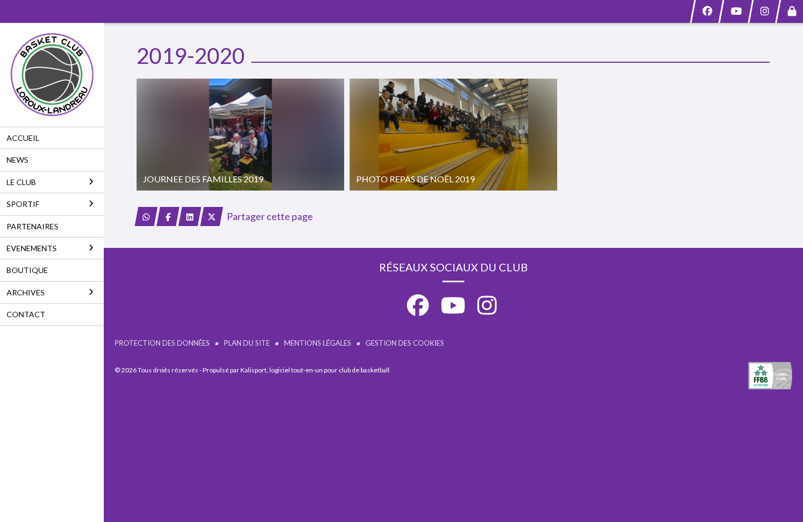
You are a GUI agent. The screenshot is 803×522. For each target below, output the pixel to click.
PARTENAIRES (32, 226)
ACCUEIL (23, 138)
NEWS (17, 159)
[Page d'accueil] (52, 74)
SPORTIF (23, 204)
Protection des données (162, 343)
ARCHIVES (26, 292)
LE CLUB (21, 182)
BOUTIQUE (27, 270)
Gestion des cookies (404, 343)
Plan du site (247, 343)
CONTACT (26, 314)
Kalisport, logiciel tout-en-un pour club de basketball (314, 370)
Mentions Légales (317, 343)
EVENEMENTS (32, 248)
